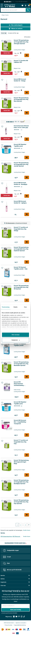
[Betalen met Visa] (13, 629)
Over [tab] (25, 307)
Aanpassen (15, 340)
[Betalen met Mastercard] (20, 629)
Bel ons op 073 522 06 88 (14, 570)
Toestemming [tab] (5, 307)
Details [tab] (15, 307)
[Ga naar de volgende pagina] (28, 524)
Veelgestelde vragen (13, 550)
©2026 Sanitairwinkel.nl (9, 623)
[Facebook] (14, 616)
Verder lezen (26, 530)
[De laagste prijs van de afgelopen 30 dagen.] (20, 53)
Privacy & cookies (8, 625)
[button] (2, 41)
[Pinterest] (19, 616)
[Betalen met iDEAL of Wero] (7, 629)
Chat (8, 563)
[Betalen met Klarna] (13, 633)
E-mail (9, 557)
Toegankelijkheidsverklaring (20, 625)
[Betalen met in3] (17, 633)
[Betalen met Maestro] (16, 629)
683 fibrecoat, (16, 536)
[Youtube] (16, 616)
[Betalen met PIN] (24, 629)
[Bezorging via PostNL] (3, 629)
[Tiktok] (24, 616)
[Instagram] (21, 616)
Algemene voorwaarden (21, 623)
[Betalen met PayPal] (28, 629)
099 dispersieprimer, (6, 536)
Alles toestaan (15, 334)
